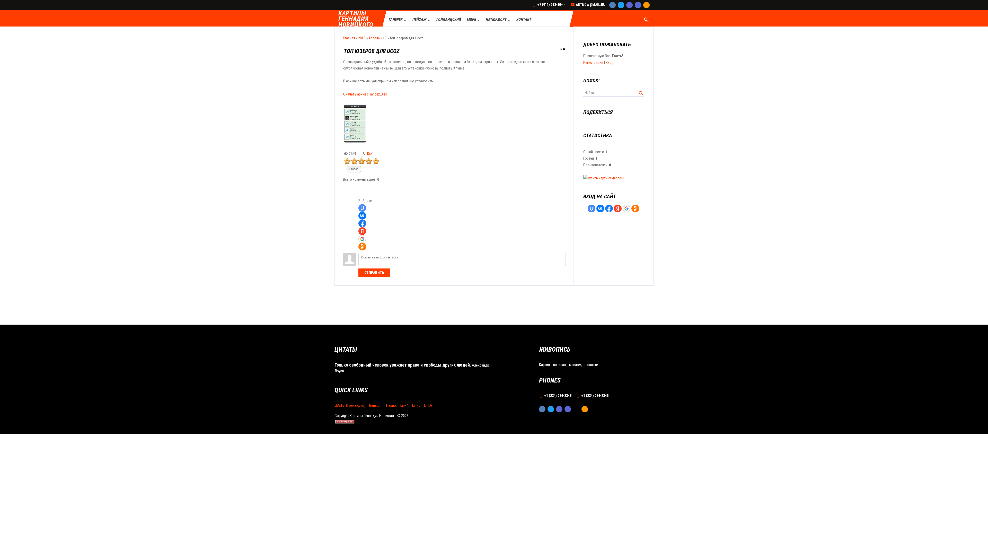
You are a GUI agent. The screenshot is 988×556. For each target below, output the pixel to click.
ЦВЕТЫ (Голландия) (349, 405)
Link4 (404, 405)
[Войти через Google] (362, 239)
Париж (391, 405)
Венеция (375, 405)
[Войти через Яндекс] (362, 231)
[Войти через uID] (362, 208)
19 (384, 38)
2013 (361, 38)
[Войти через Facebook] (362, 223)
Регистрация (593, 62)
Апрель (374, 38)
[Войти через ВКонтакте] (362, 216)
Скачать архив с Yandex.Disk (365, 94)
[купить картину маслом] (603, 178)
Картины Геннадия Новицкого (355, 19)
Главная (349, 38)
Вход (610, 62)
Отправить (374, 273)
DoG (370, 153)
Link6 (428, 405)
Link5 (416, 405)
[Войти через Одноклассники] (362, 246)
